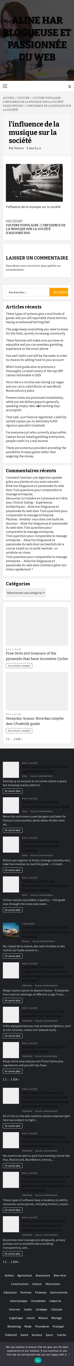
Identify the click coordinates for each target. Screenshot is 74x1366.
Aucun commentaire (41, 776)
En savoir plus (12, 791)
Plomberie (42, 1326)
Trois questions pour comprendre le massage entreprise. (37, 513)
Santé (24, 1335)
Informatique (18, 1301)
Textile (61, 1335)
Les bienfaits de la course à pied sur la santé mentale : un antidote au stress (35, 548)
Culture (37, 1284)
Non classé (13, 649)
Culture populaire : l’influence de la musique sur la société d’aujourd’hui (35, 227)
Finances (40, 1292)
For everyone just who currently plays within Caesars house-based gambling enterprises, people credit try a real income (36, 436)
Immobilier (38, 1301)
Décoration (52, 1284)
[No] (69, 1354)
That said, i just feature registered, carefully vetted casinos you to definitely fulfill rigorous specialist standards (36, 421)
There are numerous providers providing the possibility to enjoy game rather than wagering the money (36, 452)
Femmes (25, 1292)
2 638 (17, 739)
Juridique (41, 1309)
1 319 (14, 1079)
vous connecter (30, 265)
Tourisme (28, 924)
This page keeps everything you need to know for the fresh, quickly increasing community (37, 331)
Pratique (58, 1326)
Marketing (14, 1326)
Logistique (16, 1318)
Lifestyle (56, 1309)
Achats (9, 1275)
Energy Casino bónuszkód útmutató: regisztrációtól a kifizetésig (41, 846)
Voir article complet (19, 665)
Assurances (43, 1275)
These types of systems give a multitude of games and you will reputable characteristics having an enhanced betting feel (36, 318)
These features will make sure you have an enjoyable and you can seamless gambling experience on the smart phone (34, 344)
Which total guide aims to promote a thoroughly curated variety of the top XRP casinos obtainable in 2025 (34, 371)
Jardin (28, 1309)
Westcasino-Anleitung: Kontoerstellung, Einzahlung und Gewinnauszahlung (45, 885)
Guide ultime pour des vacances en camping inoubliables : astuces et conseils (46, 932)
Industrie (55, 1301)
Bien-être (60, 1275)
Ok (38, 1360)
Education (10, 1292)
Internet (14, 1309)
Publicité (11, 1335)
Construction (19, 1284)
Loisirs (30, 1318)
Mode (27, 1326)
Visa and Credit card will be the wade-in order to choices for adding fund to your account (36, 358)
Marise (19, 148)
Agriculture (24, 1275)
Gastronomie (58, 1292)
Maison (43, 1318)
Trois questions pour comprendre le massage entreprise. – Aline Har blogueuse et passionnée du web (36, 540)
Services (37, 1335)
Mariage (56, 1318)
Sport (49, 1335)
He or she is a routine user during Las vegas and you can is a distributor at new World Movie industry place (35, 386)
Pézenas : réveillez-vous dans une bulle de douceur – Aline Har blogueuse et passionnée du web (37, 523)
